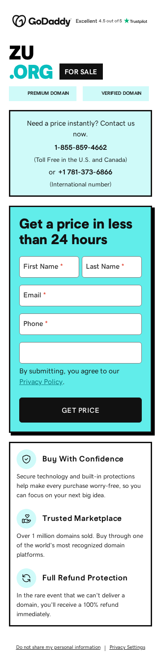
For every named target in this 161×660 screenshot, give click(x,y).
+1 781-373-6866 (85, 171)
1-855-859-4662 (81, 147)
